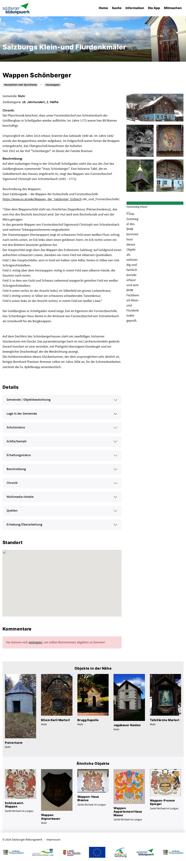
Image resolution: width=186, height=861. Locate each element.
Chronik (12, 483)
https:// (8, 199)
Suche (117, 8)
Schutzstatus (16, 427)
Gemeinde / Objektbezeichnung (28, 400)
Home (103, 8)
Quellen (12, 511)
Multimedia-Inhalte (20, 497)
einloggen (35, 642)
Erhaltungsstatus (19, 455)
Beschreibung (16, 469)
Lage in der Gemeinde (22, 414)
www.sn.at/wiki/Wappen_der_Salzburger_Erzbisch (47, 199)
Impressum (53, 840)
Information (135, 8)
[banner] (16, 8)
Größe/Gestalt (17, 441)
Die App (154, 8)
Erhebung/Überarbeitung (24, 524)
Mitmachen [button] (173, 8)
